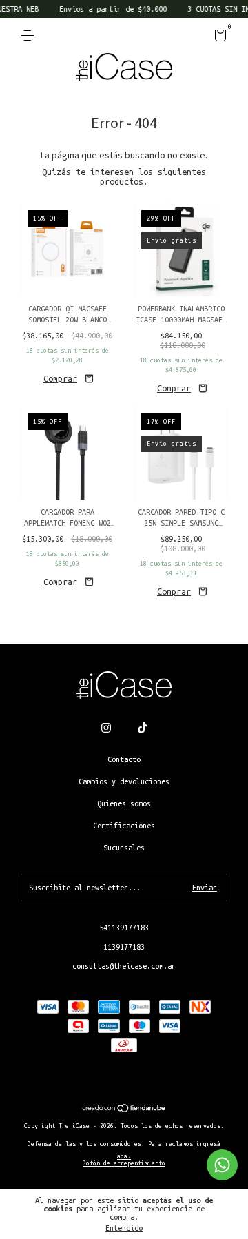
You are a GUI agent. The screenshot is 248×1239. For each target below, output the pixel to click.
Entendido (124, 1228)
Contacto (124, 759)
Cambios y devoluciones (124, 781)
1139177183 (124, 947)
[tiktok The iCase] (142, 727)
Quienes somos (124, 803)
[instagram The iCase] (106, 727)
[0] (218, 38)
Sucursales (124, 847)
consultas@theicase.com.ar (124, 966)
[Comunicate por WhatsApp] (222, 1164)
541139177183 (124, 927)
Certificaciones (124, 825)
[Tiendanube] (124, 1109)
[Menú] (30, 36)
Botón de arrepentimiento (124, 1163)
